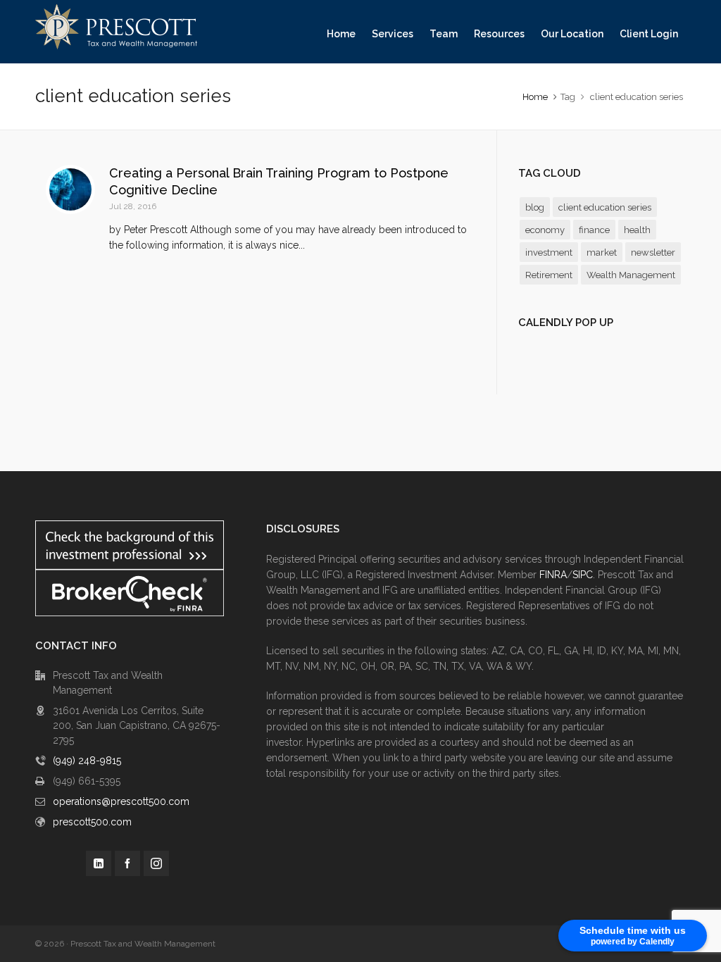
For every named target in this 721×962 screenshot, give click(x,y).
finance (594, 230)
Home (535, 97)
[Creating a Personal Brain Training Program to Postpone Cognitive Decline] (70, 189)
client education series (604, 207)
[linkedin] (98, 863)
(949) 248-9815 (87, 760)
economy (545, 230)
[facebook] (127, 863)
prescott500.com (92, 821)
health (637, 230)
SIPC (582, 574)
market (602, 252)
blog (534, 207)
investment (548, 252)
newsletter (653, 252)
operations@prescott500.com (121, 801)
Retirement (548, 275)
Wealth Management (631, 275)
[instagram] (156, 863)
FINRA (553, 574)
